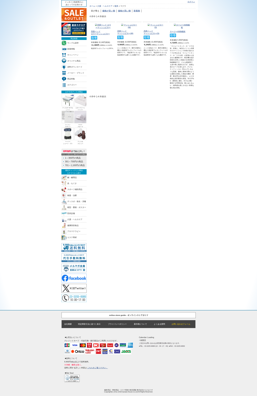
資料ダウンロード (74, 67)
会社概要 (68, 324)
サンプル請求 (73, 43)
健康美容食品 (73, 225)
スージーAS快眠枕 (177, 31)
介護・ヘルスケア (74, 219)
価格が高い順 (124, 11)
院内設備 (71, 213)
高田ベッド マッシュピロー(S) (151, 32)
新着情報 (71, 49)
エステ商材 (72, 237)
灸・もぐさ (72, 183)
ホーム (92, 6)
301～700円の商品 (74, 161)
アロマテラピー (73, 231)
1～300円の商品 (73, 158)
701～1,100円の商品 (75, 165)
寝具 (116, 6)
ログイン (191, 2)
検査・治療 (72, 195)
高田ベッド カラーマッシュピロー (100, 32)
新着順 (137, 11)
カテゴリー (72, 85)
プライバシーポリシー (117, 324)
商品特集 (71, 79)
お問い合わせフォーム (181, 324)
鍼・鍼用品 (72, 177)
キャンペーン (73, 55)
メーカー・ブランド (75, 73)
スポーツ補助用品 (74, 189)
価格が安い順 (108, 11)
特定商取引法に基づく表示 (89, 324)
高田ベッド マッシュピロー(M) (125, 32)
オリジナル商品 (73, 61)
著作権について (140, 324)
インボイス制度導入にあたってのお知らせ (74, 3)
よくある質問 (159, 324)
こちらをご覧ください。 (97, 368)
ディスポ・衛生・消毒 (76, 201)
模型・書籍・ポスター (76, 207)
